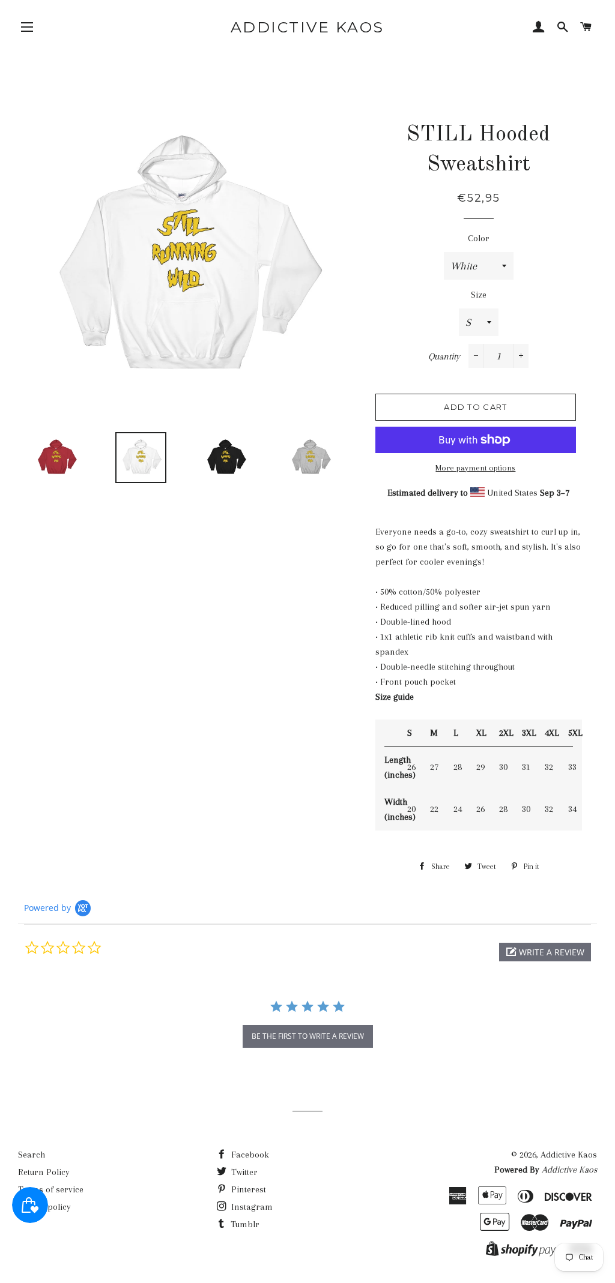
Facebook (249, 1154)
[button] (545, 952)
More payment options (475, 467)
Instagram (251, 1206)
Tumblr (243, 1224)
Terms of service (50, 1189)
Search (31, 1154)
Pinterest (247, 1189)
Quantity (444, 356)
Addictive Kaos (307, 27)
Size (478, 294)
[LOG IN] (539, 28)
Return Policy (44, 1172)
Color (478, 238)
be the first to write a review (308, 1036)
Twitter (243, 1172)
